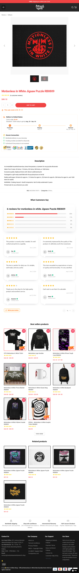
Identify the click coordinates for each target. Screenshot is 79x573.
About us (31, 540)
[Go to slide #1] (34, 78)
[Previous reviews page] (64, 310)
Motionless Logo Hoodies (36, 353)
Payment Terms (50, 545)
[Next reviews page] (73, 310)
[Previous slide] (5, 46)
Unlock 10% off (4, 564)
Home (4, 15)
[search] (72, 7)
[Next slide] (74, 46)
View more (39, 434)
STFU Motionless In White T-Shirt (13, 353)
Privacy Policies (33, 545)
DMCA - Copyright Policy (35, 548)
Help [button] (75, 570)
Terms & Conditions (34, 543)
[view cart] (75, 7)
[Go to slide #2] (44, 78)
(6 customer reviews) (16, 95)
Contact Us (49, 553)
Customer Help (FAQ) (52, 555)
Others (10, 15)
